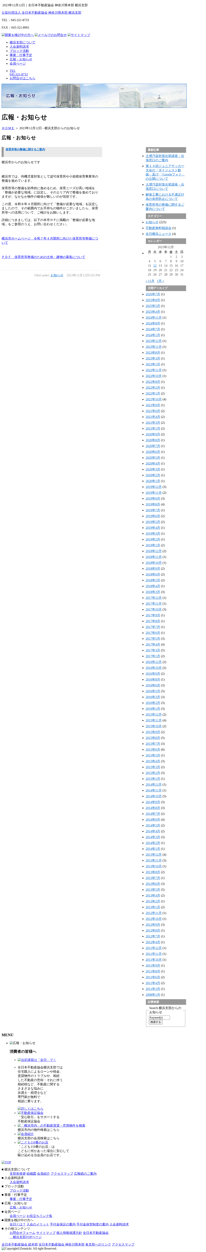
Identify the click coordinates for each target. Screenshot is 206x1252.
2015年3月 (153, 767)
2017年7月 (153, 627)
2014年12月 (154, 784)
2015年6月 (153, 749)
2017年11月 (154, 603)
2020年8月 (153, 440)
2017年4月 (153, 644)
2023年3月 (153, 358)
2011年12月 (154, 948)
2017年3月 (153, 650)
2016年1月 (153, 708)
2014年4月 (153, 831)
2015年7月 (153, 743)
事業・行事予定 (21, 55)
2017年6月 (153, 632)
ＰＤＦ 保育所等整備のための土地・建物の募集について (43, 257)
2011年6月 (153, 977)
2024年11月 (154, 317)
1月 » (160, 281)
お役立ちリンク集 (39, 1216)
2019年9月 (153, 498)
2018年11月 (154, 557)
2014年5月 (153, 825)
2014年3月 (153, 837)
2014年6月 (153, 819)
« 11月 (150, 281)
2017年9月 (153, 615)
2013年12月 (154, 854)
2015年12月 (154, 714)
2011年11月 (154, 954)
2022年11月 (154, 370)
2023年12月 (154, 341)
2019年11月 (154, 492)
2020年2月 (153, 475)
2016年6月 (153, 685)
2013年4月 (153, 895)
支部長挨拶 (18, 1173)
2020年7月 (153, 446)
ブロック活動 (19, 51)
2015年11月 (154, 720)
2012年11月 (154, 913)
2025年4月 (153, 311)
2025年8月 (153, 300)
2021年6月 (153, 411)
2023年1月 (153, 364)
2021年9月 (153, 405)
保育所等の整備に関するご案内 (25, 149)
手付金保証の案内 (63, 1224)
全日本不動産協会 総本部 (20, 1244)
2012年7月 (153, 936)
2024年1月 (153, 335)
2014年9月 (153, 802)
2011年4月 (153, 983)
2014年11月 (154, 790)
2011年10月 (154, 959)
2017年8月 (153, 621)
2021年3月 (153, 422)
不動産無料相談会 (158, 228)
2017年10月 (154, 609)
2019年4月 (153, 527)
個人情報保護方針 (69, 1232)
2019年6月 (153, 516)
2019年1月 (153, 545)
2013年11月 (154, 860)
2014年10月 (154, 796)
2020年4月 (153, 463)
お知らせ (56, 275)
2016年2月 (153, 703)
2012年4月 (153, 942)
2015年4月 (153, 761)
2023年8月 (153, 352)
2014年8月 (153, 808)
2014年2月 (153, 843)
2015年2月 (153, 773)
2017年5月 (153, 638)
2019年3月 (153, 533)
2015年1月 (153, 778)
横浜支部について (22, 42)
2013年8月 (153, 872)
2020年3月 (153, 469)
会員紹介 (43, 1173)
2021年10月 (154, 399)
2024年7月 (153, 329)
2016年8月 (153, 679)
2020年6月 (153, 451)
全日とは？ (18, 1224)
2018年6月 (153, 574)
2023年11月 (154, 346)
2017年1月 (153, 656)
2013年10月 (154, 866)
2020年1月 (153, 481)
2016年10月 (154, 667)
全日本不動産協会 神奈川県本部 (61, 1244)
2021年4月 (153, 416)
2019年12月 (154, 487)
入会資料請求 (19, 46)
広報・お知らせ (21, 59)
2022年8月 (153, 381)
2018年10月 (154, 562)
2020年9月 (153, 434)
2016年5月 (153, 691)
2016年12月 (154, 662)
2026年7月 (153, 294)
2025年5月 (153, 306)
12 (155, 265)
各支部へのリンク (98, 1244)
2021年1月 (153, 428)
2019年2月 (153, 539)
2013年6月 (153, 883)
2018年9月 (153, 568)
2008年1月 (153, 994)
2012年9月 (153, 924)
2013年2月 (153, 901)
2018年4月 (153, 586)
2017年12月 (154, 597)
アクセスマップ (62, 1173)
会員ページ (18, 63)
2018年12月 (154, 551)
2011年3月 (153, 989)
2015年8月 (153, 738)
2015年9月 (153, 732)
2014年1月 (153, 848)
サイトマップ (46, 1232)
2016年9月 (153, 673)
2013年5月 (153, 889)
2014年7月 (153, 813)
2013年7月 (153, 878)
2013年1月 (153, 907)
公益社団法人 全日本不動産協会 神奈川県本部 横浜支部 (41, 12)
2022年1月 (153, 393)
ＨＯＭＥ (8, 128)
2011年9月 (153, 965)
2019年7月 (153, 510)
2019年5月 (153, 522)
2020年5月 (153, 457)
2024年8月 (153, 323)
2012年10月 (154, 918)
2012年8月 (153, 930)
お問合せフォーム (22, 1232)
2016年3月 (153, 697)
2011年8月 (153, 971)
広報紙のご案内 (85, 1173)
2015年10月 (154, 726)
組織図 (31, 1173)
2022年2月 (153, 387)
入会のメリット (38, 1224)
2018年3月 (153, 592)
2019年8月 (153, 504)
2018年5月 (153, 580)
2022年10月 (154, 376)
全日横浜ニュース (158, 234)
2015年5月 (153, 755)
